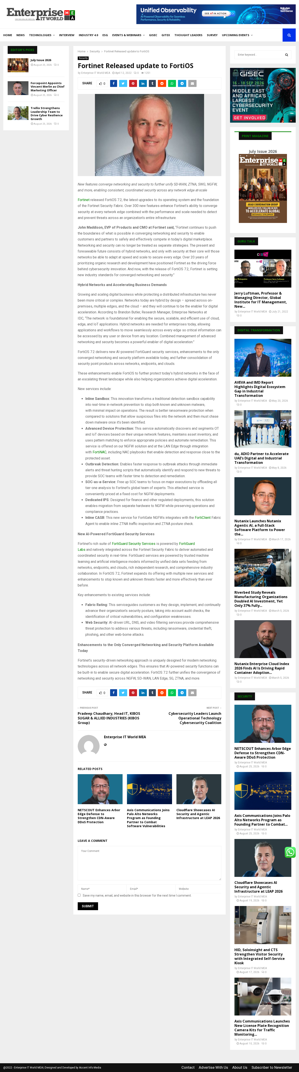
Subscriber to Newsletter (272, 1067)
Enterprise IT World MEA (95, 72)
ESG (105, 35)
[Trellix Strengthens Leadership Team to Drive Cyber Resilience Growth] (18, 113)
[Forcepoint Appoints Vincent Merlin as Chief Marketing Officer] (18, 88)
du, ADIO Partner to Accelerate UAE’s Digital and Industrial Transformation (261, 458)
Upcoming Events (235, 35)
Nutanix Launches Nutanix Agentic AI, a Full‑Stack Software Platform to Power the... (259, 528)
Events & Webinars (126, 35)
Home (7, 35)
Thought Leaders (188, 35)
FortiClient (203, 518)
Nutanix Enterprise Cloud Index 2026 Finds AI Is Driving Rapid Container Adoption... (261, 668)
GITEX (166, 35)
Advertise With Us (213, 1067)
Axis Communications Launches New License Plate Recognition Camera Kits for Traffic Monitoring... (262, 1028)
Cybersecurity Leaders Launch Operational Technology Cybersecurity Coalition (195, 718)
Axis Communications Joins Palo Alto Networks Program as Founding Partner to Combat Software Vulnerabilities (148, 818)
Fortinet (84, 200)
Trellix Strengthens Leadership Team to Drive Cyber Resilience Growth (47, 113)
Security (83, 58)
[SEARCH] (286, 54)
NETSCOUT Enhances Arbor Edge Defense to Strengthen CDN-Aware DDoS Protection (99, 816)
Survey (212, 35)
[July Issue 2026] (18, 65)
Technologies (40, 35)
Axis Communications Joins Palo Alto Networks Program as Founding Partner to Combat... (262, 820)
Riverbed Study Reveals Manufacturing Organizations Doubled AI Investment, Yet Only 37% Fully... (260, 599)
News (20, 35)
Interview (66, 35)
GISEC (153, 35)
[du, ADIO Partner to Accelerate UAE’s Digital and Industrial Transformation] (262, 429)
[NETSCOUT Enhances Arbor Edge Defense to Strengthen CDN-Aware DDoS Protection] (262, 724)
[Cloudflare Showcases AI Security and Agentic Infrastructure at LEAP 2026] (262, 858)
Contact (188, 1067)
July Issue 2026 (41, 60)
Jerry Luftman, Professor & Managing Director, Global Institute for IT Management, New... (260, 300)
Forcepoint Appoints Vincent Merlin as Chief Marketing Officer (48, 86)
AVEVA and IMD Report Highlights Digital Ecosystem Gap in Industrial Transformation (259, 389)
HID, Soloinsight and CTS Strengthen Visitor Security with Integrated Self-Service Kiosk (259, 956)
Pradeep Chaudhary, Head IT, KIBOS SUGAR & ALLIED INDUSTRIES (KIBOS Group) (109, 718)
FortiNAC (99, 452)
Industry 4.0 (88, 35)
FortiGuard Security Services (133, 544)
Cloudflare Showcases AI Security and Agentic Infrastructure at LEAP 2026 (198, 814)
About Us (239, 1067)
